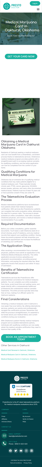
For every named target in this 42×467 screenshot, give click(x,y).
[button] (38, 9)
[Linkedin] (31, 450)
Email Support (15, 434)
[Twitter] (15, 450)
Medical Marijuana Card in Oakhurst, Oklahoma (18, 354)
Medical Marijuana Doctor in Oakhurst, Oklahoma (19, 359)
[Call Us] (4, 443)
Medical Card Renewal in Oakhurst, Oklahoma (18, 350)
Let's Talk (13, 442)
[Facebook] (10, 450)
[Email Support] (4, 435)
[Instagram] (26, 450)
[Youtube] (21, 450)
